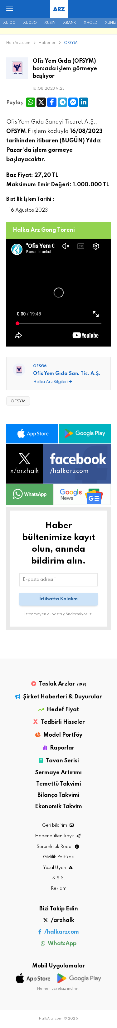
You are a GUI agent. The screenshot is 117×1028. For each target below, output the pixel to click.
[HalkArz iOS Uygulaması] (32, 433)
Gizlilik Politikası (58, 857)
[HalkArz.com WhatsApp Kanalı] (29, 494)
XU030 (30, 23)
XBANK (69, 23)
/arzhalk (62, 920)
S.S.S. (58, 878)
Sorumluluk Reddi (55, 847)
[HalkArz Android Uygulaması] (85, 433)
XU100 (9, 23)
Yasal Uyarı (55, 868)
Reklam (58, 888)
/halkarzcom (61, 932)
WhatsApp (61, 943)
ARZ (59, 10)
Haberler (47, 43)
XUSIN (50, 23)
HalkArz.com (18, 43)
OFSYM (70, 43)
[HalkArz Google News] (82, 494)
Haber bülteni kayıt (55, 836)
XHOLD (90, 23)
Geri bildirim (55, 825)
